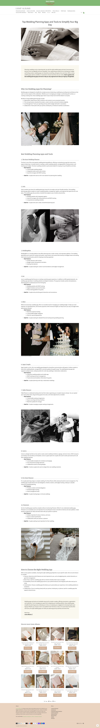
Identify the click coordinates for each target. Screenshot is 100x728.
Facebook (29, 716)
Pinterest (36, 716)
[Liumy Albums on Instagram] (80, 723)
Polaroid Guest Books (20, 11)
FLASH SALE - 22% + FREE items (50, 2)
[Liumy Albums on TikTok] (81, 723)
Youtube (40, 716)
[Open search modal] (81, 12)
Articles (48, 12)
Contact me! (53, 710)
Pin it (55, 701)
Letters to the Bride (31, 11)
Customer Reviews (54, 708)
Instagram (25, 716)
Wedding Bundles (71, 11)
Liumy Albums (24, 725)
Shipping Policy (54, 714)
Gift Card (53, 12)
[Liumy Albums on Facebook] (77, 723)
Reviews (44, 12)
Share (51, 701)
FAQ (36, 12)
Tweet (46, 701)
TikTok (32, 716)
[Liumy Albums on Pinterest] (78, 723)
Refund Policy (53, 715)
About (39, 12)
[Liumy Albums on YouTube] (83, 723)
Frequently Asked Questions (56, 711)
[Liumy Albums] (23, 8)
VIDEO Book (63, 11)
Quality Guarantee (54, 712)
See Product (28, 648)
